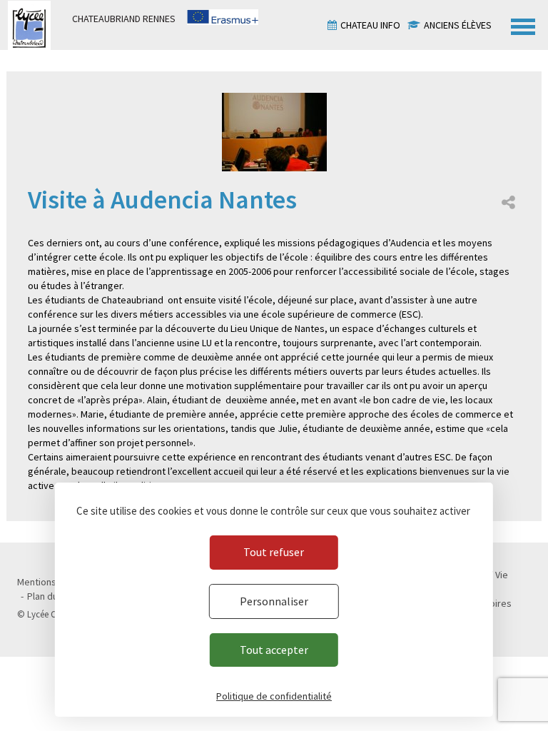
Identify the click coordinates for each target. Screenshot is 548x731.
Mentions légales (53, 581)
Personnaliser (274, 601)
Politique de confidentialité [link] (274, 696)
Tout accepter (274, 649)
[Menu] (523, 25)
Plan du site (51, 596)
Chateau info (370, 25)
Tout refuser (273, 552)
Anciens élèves (458, 25)
